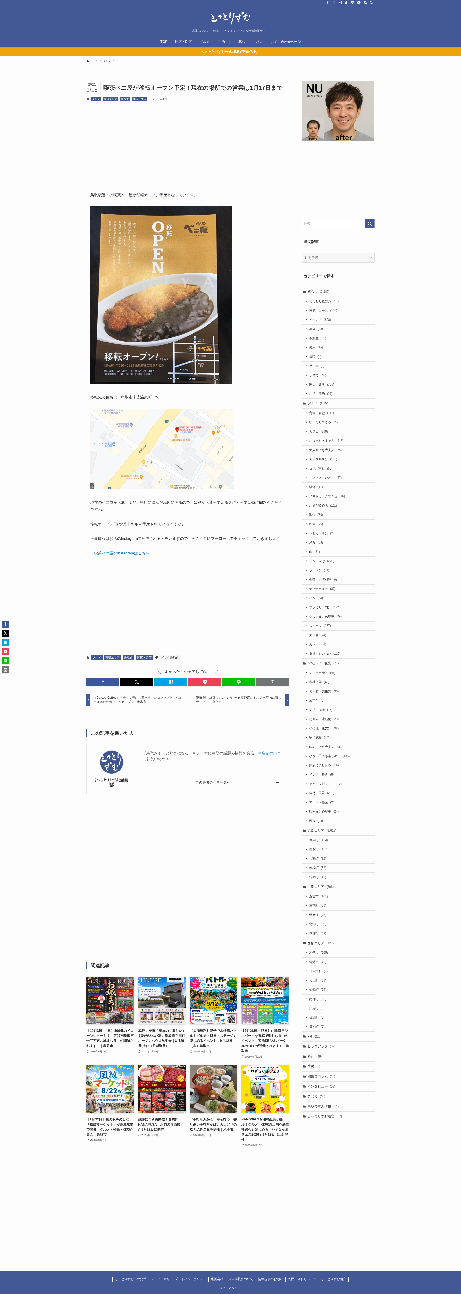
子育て (317, 375)
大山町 (317, 980)
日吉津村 (318, 971)
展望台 (316, 700)
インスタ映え (322, 774)
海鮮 (316, 514)
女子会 (317, 635)
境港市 (317, 962)
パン (316, 598)
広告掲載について (240, 1279)
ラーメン (319, 570)
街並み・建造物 (324, 719)
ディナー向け (322, 589)
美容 (316, 329)
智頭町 (317, 877)
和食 (316, 524)
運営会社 (217, 1279)
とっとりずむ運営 (325, 1116)
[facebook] (328, 2)
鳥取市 (125, 99)
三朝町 (317, 905)
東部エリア (110, 99)
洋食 (316, 542)
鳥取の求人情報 (323, 1106)
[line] (353, 2)
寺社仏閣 (319, 682)
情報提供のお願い (270, 1279)
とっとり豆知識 (324, 301)
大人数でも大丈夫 (325, 450)
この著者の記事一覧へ (212, 782)
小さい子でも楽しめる (329, 756)
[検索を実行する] (370, 223)
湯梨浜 (317, 915)
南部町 (317, 999)
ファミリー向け (324, 607)
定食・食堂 (321, 413)
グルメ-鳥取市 (170, 657)
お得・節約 (320, 394)
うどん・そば (322, 533)
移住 (315, 1056)
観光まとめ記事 (324, 811)
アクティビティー (325, 784)
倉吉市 (318, 896)
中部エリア (321, 887)
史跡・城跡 (320, 710)
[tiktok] (346, 2)
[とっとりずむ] (230, 18)
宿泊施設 (319, 737)
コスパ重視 (320, 468)
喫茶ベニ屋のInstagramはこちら (121, 553)
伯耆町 (317, 989)
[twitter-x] (334, 2)
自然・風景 (321, 793)
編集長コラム (321, 1076)
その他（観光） (324, 728)
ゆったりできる (324, 422)
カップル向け (323, 459)
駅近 (316, 487)
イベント (320, 320)
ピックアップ (321, 1046)
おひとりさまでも (326, 440)
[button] (102, 682)
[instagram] (340, 2)
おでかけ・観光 (324, 663)
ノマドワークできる (327, 496)
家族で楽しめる (324, 765)
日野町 (316, 1017)
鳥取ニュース (323, 310)
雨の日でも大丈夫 (325, 747)
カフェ (318, 431)
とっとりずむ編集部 (111, 783)
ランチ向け (321, 561)
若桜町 (317, 868)
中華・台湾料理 (323, 579)
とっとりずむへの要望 (130, 1279)
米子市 (318, 952)
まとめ (316, 1096)
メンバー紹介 (160, 1279)
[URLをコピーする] (272, 682)
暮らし (318, 291)
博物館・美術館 (324, 691)
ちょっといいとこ (325, 477)
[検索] (371, 2)
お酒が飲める (323, 505)
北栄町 (317, 924)
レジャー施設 (322, 673)
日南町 (316, 1026)
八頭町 (317, 858)
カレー (317, 644)
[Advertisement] (187, 142)
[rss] (365, 2)
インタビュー (321, 1086)
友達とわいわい (324, 653)
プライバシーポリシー (190, 1279)
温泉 (316, 821)
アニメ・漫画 (322, 802)
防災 (314, 1066)
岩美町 (318, 840)
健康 (316, 347)
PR (314, 1036)
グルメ (96, 99)
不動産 (317, 338)
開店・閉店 (139, 99)
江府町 (316, 1008)
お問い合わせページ (302, 1279)
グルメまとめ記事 (325, 616)
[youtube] (359, 2)
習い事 (316, 366)
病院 (315, 357)
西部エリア (321, 943)
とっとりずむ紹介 (333, 1279)
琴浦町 (317, 933)
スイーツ (320, 626)
